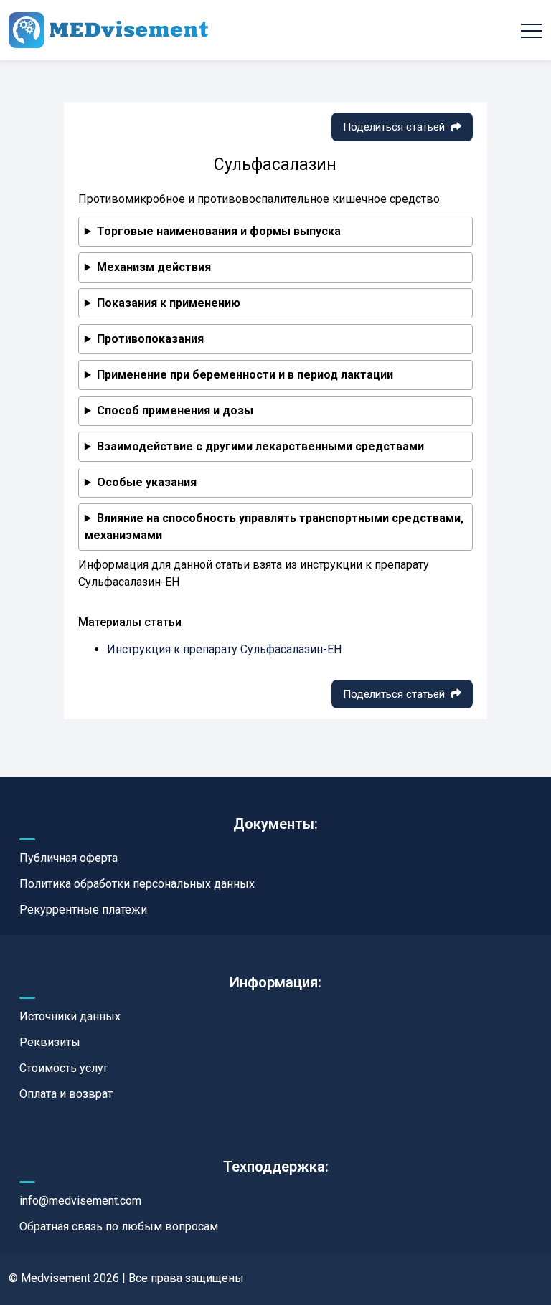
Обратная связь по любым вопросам (118, 1226)
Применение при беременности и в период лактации (245, 374)
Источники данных (70, 1016)
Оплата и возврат (66, 1094)
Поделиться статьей (394, 126)
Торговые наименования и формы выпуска (219, 231)
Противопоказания (150, 339)
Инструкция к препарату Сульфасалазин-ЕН (224, 649)
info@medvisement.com (80, 1200)
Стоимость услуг (63, 1068)
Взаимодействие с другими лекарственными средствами (260, 446)
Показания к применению (168, 303)
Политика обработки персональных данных (137, 884)
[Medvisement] (108, 30)
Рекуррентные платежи (83, 909)
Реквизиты (49, 1042)
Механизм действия (154, 267)
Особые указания (147, 482)
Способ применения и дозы (175, 410)
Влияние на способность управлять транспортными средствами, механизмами (274, 526)
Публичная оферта (68, 858)
